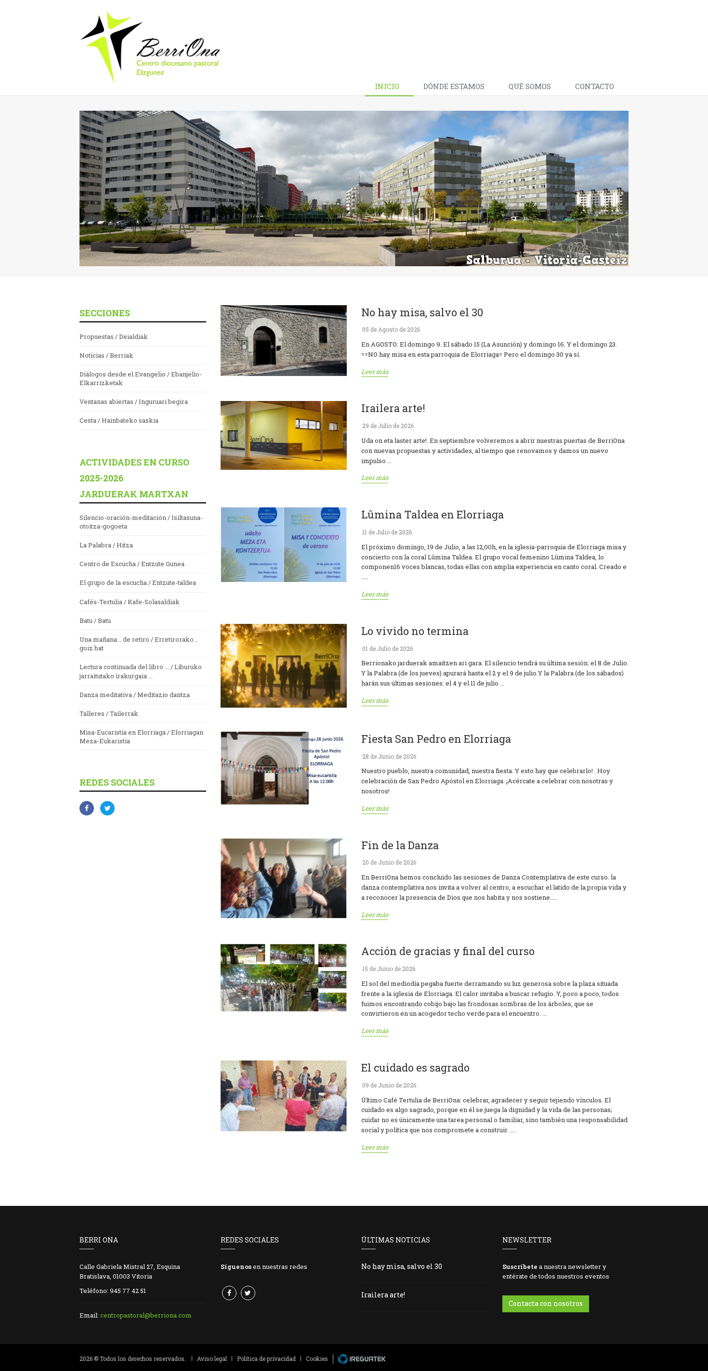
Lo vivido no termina (415, 631)
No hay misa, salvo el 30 (422, 312)
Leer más (374, 371)
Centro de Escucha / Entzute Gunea (131, 563)
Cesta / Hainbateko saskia (118, 420)
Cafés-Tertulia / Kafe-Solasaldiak (129, 601)
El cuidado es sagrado (415, 1067)
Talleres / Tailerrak (108, 713)
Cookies (317, 1358)
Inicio (387, 86)
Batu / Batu (95, 620)
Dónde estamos (454, 86)
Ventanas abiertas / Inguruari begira (133, 401)
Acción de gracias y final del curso (448, 951)
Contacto (594, 86)
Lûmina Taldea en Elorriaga (432, 514)
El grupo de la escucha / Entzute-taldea (137, 582)
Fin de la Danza (400, 845)
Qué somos (530, 86)
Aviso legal (212, 1358)
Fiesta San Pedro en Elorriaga (436, 739)
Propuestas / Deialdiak (113, 336)
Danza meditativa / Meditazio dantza (134, 694)
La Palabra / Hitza (106, 545)
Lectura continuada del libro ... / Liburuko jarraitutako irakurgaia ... (140, 671)
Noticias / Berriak (106, 355)
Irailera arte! (393, 408)
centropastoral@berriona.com (146, 1315)
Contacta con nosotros (546, 1303)
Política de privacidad (266, 1358)
